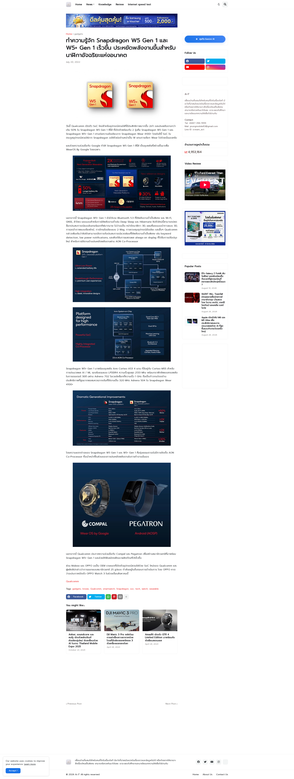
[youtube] (195, 67)
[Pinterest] (114, 596)
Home (69, 34)
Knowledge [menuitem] (105, 4)
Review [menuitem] (120, 4)
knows (86, 588)
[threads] (225, 762)
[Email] (120, 596)
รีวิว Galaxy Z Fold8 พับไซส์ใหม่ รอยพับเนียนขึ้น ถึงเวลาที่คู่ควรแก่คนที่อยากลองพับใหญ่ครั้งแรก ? (213, 279)
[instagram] (215, 67)
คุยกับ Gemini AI (205, 39)
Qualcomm (72, 581)
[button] (218, 4)
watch (145, 588)
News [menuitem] (89, 4)
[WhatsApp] (108, 596)
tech (137, 588)
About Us (207, 774)
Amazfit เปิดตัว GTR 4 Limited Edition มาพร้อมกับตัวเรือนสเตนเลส (160, 637)
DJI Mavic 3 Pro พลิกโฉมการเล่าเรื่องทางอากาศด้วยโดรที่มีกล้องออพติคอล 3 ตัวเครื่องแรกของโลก (120, 639)
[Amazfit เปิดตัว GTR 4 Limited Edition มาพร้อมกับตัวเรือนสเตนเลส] (160, 620)
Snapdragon (122, 588)
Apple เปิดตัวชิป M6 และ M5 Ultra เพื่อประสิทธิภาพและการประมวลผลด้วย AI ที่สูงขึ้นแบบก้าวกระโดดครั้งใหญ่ (213, 324)
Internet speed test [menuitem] (139, 4)
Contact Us (222, 774)
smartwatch (109, 588)
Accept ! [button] (13, 770)
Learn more (30, 764)
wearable (154, 588)
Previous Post (75, 704)
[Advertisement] (140, 677)
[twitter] (215, 61)
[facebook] (195, 61)
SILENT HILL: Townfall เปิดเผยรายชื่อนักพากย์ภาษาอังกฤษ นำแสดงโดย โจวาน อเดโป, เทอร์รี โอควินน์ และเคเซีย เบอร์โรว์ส (213, 301)
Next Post (171, 704)
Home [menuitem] (78, 4)
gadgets (78, 34)
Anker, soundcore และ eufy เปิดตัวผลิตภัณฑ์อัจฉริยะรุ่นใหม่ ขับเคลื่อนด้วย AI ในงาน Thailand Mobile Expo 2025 (83, 640)
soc (132, 588)
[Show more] (126, 596)
